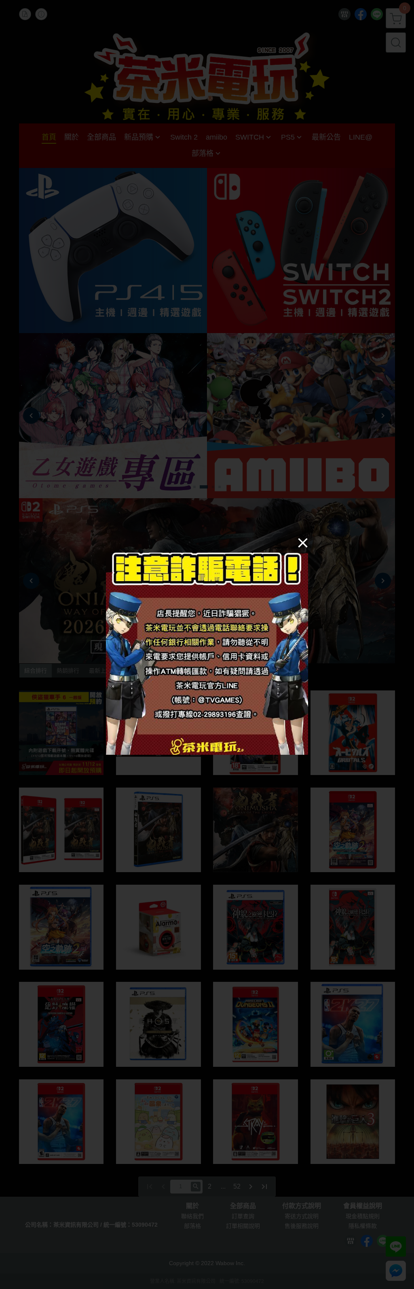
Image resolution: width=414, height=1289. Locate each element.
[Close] (303, 542)
